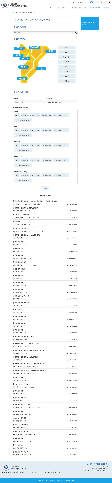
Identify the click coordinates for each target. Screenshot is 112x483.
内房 (66, 76)
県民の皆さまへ (62, 8)
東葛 (66, 47)
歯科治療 (25, 115)
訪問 (17, 115)
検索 (45, 188)
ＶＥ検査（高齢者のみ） (23, 120)
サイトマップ (73, 2)
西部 (66, 52)
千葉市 (67, 62)
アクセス (106, 8)
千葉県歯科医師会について (78, 8)
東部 (66, 67)
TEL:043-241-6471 (90, 471)
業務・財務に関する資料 (9, 472)
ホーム (52, 8)
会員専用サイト (84, 2)
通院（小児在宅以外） (61, 115)
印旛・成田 (66, 57)
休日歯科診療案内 (95, 8)
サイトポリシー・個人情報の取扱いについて (48, 472)
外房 (66, 71)
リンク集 (21, 472)
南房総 (67, 81)
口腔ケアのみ (36, 115)
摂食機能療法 (47, 115)
